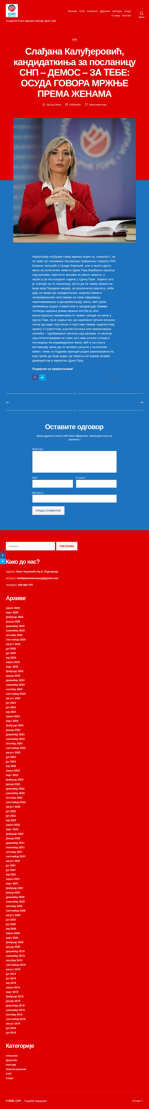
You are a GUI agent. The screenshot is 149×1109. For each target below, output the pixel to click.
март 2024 (12, 721)
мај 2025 (11, 657)
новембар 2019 (15, 956)
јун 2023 (11, 761)
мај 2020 (11, 928)
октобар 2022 (14, 797)
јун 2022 (11, 816)
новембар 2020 (15, 901)
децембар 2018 (15, 1005)
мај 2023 (11, 766)
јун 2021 (11, 870)
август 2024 (13, 698)
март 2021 (12, 883)
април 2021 (13, 879)
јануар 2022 (13, 838)
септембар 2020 (16, 910)
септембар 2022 (16, 802)
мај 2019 (11, 983)
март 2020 (12, 938)
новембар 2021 (15, 847)
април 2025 (13, 662)
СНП (82, 11)
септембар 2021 (16, 856)
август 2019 (13, 969)
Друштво (105, 11)
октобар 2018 (14, 1014)
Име (35, 477)
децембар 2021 (15, 843)
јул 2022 (11, 811)
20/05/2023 (74, 104)
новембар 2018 (15, 1010)
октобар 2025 (14, 635)
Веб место (37, 492)
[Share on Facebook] (35, 377)
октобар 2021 (14, 852)
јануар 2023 (13, 784)
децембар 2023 (15, 734)
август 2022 (13, 807)
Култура (117, 11)
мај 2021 (11, 874)
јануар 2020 (13, 947)
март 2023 (12, 775)
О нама (115, 15)
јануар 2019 (13, 1001)
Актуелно (92, 11)
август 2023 (13, 752)
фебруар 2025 (14, 671)
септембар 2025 (16, 639)
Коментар (38, 449)
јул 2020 (11, 919)
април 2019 (13, 987)
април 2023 (13, 770)
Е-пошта (81, 477)
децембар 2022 (15, 788)
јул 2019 (11, 974)
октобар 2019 (14, 960)
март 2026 (12, 612)
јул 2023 (11, 757)
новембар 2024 (15, 685)
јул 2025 (11, 648)
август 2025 (13, 644)
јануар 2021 (13, 892)
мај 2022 (11, 820)
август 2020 (13, 915)
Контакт (126, 15)
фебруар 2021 (14, 888)
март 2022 (12, 829)
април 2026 (13, 608)
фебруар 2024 (14, 725)
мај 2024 (11, 712)
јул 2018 (11, 1028)
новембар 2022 (15, 793)
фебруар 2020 (14, 942)
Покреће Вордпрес (35, 1101)
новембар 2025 (15, 630)
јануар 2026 (13, 621)
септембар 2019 (16, 965)
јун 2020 (11, 924)
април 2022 (13, 825)
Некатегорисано (16, 1069)
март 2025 (12, 666)
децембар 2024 (15, 680)
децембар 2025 (15, 626)
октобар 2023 (14, 743)
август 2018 (13, 1023)
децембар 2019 (15, 951)
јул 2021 (11, 865)
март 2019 (12, 992)
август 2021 (13, 861)
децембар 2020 (15, 897)
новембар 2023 (15, 739)
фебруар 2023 (14, 779)
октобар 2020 (14, 906)
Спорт (127, 11)
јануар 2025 (13, 675)
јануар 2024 (13, 730)
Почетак (72, 11)
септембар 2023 (16, 748)
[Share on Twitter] (42, 377)
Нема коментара (98, 104)
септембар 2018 (16, 1019)
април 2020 (13, 933)
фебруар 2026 (14, 617)
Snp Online (55, 104)
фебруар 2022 (14, 834)
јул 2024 (11, 703)
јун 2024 (11, 707)
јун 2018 (11, 1032)
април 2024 (13, 716)
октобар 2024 (14, 689)
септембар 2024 (16, 694)
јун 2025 (11, 653)
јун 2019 (11, 978)
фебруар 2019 (14, 996)
